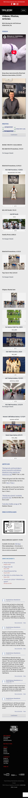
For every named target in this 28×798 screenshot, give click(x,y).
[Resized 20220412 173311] (22, 266)
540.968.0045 (21, 1)
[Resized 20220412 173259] (10, 266)
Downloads (6, 753)
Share (24, 622)
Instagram (6, 761)
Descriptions (6, 737)
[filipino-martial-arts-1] (10, 304)
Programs (7, 735)
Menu (23, 10)
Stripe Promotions (9, 562)
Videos (5, 748)
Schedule (5, 738)
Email (15, 787)
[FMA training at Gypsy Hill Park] (14, 321)
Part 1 (8, 483)
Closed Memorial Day (10, 571)
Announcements (7, 740)
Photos (5, 750)
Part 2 (12, 483)
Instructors (7, 743)
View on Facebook (18, 622)
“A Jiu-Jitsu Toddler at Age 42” (11, 504)
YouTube (5, 763)
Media (5, 747)
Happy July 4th (8, 567)
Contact (6, 757)
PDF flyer (18, 544)
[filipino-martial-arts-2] (22, 304)
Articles (5, 752)
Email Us (5, 758)
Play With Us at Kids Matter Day (13, 575)
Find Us (5, 766)
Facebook (6, 760)
